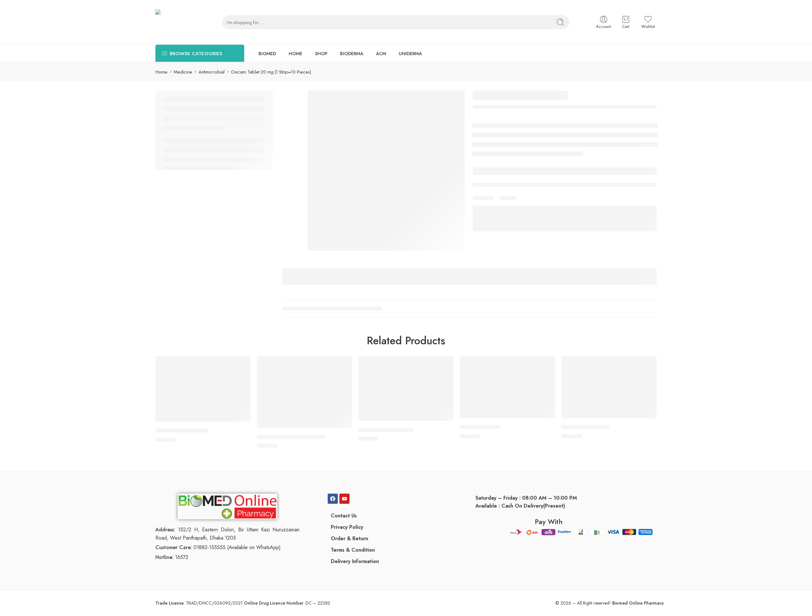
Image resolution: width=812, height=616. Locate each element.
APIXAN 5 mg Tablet (585, 427)
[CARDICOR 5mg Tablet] (406, 388)
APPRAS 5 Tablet (480, 427)
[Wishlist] (241, 365)
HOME (295, 53)
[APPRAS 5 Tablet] (507, 387)
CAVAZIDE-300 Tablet (181, 430)
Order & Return (349, 538)
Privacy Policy (347, 527)
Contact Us (344, 515)
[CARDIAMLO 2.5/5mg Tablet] (304, 392)
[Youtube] (344, 499)
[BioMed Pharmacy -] (176, 22)
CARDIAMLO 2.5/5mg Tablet (291, 436)
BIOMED (267, 53)
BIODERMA (351, 53)
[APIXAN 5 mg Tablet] (609, 387)
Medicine (183, 71)
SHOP (321, 53)
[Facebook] (333, 499)
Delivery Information (355, 561)
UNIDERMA (410, 53)
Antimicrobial (212, 71)
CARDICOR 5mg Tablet (385, 429)
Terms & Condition (353, 550)
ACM (381, 53)
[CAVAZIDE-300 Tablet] (203, 389)
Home (161, 71)
